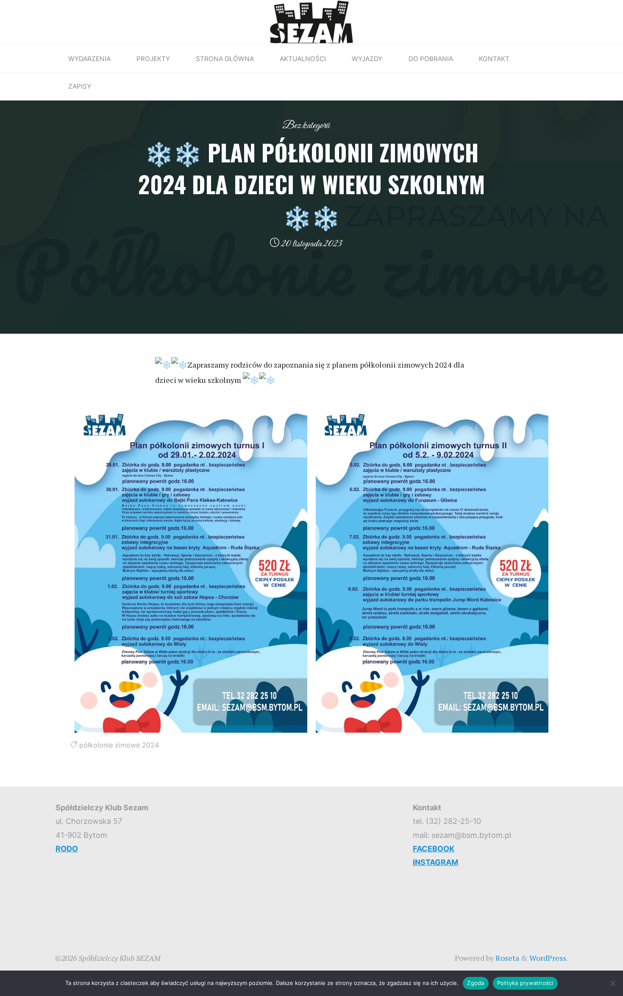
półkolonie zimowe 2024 (119, 745)
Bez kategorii (306, 125)
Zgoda (475, 982)
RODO (67, 848)
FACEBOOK (433, 848)
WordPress (547, 958)
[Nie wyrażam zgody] (612, 983)
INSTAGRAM (435, 862)
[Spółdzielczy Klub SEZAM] (311, 21)
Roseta (506, 958)
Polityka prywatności (525, 982)
